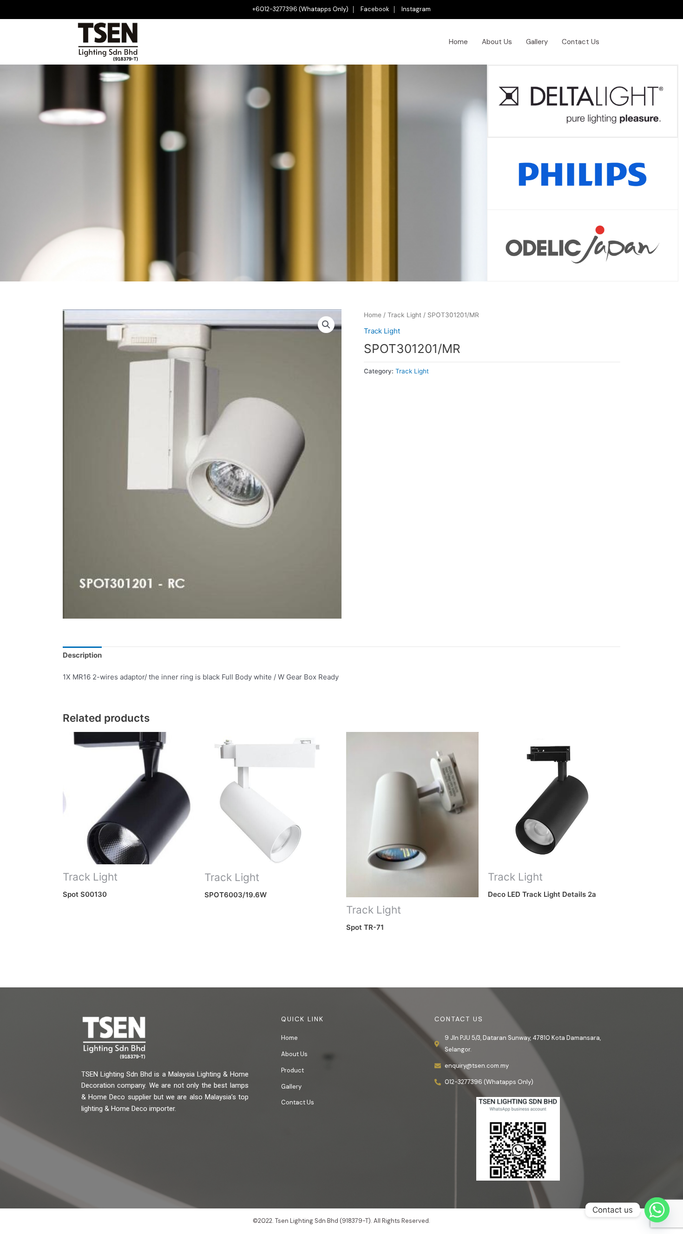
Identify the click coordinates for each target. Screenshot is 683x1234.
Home (458, 41)
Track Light (404, 315)
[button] (326, 324)
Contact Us (580, 41)
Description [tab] (82, 655)
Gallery (537, 41)
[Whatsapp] (657, 1209)
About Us (497, 41)
